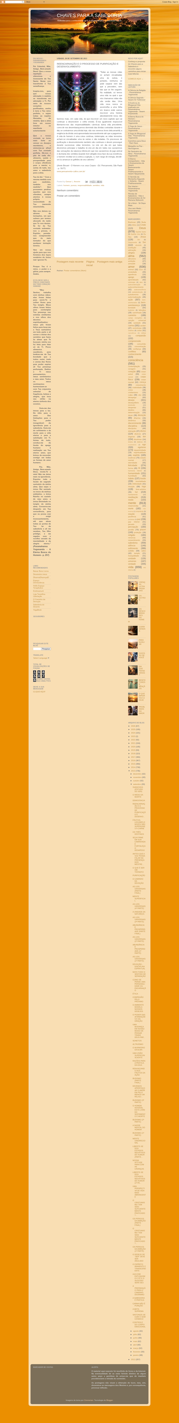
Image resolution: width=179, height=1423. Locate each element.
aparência (132, 275)
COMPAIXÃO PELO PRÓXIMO (138, 999)
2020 (133, 747)
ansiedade (132, 272)
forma (130, 468)
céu (139, 395)
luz (136, 492)
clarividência (132, 333)
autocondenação (134, 285)
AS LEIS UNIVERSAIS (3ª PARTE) (139, 919)
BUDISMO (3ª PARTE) (138, 1101)
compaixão (141, 335)
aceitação (132, 248)
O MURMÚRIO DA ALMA (139, 1049)
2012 (133, 1359)
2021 (133, 743)
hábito (131, 478)
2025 (133, 729)
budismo (131, 310)
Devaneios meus (40, 574)
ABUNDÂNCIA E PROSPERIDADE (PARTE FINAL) (139, 929)
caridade (137, 323)
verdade (132, 564)
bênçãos (142, 310)
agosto (136, 1331)
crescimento (141, 385)
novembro (137, 777)
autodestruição (137, 292)
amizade (131, 264)
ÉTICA (135, 994)
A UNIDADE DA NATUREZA (139, 913)
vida (102, 185)
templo (137, 553)
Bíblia (134, 225)
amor (131, 266)
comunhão (141, 344)
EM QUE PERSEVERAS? (142, 671)
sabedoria (132, 543)
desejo (131, 400)
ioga (144, 486)
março (136, 1348)
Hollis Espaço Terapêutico (38, 587)
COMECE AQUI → (135, 79)
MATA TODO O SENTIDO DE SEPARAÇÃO (139, 974)
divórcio (137, 434)
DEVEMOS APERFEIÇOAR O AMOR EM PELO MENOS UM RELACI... (139, 1091)
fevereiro (137, 1352)
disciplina (132, 426)
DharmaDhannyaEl (41, 577)
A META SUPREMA (138, 1310)
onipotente (139, 511)
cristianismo (133, 392)
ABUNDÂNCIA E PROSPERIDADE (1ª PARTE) (139, 949)
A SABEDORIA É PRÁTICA (139, 1299)
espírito (136, 455)
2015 (133, 764)
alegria (131, 253)
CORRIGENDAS (142, 629)
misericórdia (133, 506)
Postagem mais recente (70, 261)
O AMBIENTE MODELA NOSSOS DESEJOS (138, 1008)
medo (130, 500)
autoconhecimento (135, 287)
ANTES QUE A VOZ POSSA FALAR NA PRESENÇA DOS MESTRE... (139, 859)
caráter (143, 326)
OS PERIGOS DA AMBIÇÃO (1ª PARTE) (139, 1249)
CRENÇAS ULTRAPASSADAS (142, 586)
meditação (133, 497)
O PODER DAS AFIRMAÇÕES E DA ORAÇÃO (139, 1018)
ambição (131, 261)
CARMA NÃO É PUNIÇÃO (139, 1305)
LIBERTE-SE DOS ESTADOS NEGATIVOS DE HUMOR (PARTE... (139, 1151)
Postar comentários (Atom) (75, 271)
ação (130, 299)
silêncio (131, 545)
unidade (132, 558)
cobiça (143, 333)
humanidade (134, 473)
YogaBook (37, 610)
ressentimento (134, 540)
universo (132, 561)
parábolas (131, 519)
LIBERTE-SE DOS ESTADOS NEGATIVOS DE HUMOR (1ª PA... (139, 1177)
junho (135, 1338)
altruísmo (132, 259)
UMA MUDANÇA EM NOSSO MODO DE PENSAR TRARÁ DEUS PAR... (139, 1031)
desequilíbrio (133, 403)
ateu (141, 282)
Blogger (109, 1400)
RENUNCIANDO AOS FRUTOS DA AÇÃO (139, 1072)
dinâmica (132, 421)
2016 (133, 761)
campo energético (135, 318)
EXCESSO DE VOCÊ (142, 655)
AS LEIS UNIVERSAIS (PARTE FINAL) (139, 890)
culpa (130, 395)
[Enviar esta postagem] (86, 182)
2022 (133, 740)
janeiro (136, 1355)
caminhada (137, 313)
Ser (144, 242)
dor (144, 436)
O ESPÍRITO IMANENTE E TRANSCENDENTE (139, 1267)
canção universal (137, 320)
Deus (142, 228)
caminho (132, 315)
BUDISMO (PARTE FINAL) (137, 1081)
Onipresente (132, 242)
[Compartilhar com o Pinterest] (101, 181)
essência (131, 458)
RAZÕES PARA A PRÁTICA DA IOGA (139, 1063)
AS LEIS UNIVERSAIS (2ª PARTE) (139, 939)
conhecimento (134, 354)
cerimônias (137, 328)
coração (132, 371)
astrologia (131, 282)
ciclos (139, 330)
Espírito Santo (141, 232)
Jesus (143, 237)
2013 (133, 771)
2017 (133, 757)
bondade (131, 308)
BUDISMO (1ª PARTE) (138, 1134)
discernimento (134, 423)
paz (138, 519)
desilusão (131, 405)
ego (144, 444)
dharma (137, 418)
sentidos (96, 185)
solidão (131, 551)
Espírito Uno (135, 234)
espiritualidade (140, 452)
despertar (132, 408)
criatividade (137, 387)
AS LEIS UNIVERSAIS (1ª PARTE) (139, 959)
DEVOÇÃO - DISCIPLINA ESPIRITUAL (139, 966)
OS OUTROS (142, 598)
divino (143, 431)
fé (139, 468)
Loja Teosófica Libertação (39, 595)
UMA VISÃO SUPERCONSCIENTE (139, 1055)
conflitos (132, 351)
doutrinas (138, 439)
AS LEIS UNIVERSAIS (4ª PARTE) (139, 906)
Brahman (132, 222)
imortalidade (141, 481)
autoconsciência (140, 290)
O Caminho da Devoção (39, 600)
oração (131, 514)
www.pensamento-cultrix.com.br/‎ (71, 171)
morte (130, 508)
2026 (133, 726)
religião (131, 535)
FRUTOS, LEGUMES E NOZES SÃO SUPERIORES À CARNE (139, 824)
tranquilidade (133, 556)
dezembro (137, 774)
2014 (133, 767)
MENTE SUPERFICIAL (139, 898)
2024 (133, 733)
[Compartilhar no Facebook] (98, 181)
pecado (131, 524)
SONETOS (137, 1041)
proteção (137, 532)
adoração (132, 250)
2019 (133, 750)
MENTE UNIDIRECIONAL (139, 1141)
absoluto (138, 245)
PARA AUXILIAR (142, 642)
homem (66, 185)
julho (135, 1334)
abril (135, 1345)
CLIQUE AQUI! (39, 692)
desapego (132, 397)
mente (132, 503)
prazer (143, 529)
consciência (135, 360)
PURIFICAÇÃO (139, 875)
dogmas (131, 437)
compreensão (134, 341)
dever (130, 415)
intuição (131, 487)
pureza (74, 185)
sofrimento (133, 548)
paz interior (134, 522)
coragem (131, 369)
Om (138, 240)
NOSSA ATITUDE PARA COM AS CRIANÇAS (138, 1164)
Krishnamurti (38, 591)
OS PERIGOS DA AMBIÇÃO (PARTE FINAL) (139, 1222)
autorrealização (134, 297)
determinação (134, 413)
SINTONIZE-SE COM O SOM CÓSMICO (139, 1317)
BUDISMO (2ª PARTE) (138, 1121)
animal (131, 270)
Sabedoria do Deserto (38, 606)
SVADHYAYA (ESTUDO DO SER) (138, 789)
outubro (136, 781)
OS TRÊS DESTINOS (138, 833)
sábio (143, 551)
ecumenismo (132, 444)
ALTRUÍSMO (138, 1044)
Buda (144, 222)
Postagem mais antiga (109, 261)
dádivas (140, 442)
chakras (131, 330)
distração (132, 431)
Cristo (143, 225)
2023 (133, 736)
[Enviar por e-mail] (91, 181)
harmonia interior (135, 471)
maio (135, 1341)
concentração (140, 346)
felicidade (132, 465)
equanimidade (140, 450)
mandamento (133, 495)
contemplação (134, 366)
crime (130, 390)
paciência (132, 517)
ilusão (143, 478)
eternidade (132, 463)
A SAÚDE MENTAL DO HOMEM (139, 1127)
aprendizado (133, 280)
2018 (133, 754)
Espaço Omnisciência (38, 582)
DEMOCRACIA (139, 800)
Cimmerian (88, 1400)
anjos (141, 270)
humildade (132, 476)
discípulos (132, 428)
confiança (137, 349)
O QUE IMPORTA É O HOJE (142, 697)
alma (131, 256)
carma (131, 325)
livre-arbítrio (141, 489)
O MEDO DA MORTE (138, 796)
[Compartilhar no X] (96, 181)
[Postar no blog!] (93, 181)
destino (131, 410)
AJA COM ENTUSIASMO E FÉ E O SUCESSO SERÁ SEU (139, 1278)
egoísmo (142, 447)
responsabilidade (85, 185)
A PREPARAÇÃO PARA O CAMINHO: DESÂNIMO (139, 1290)
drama (130, 442)
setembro (137, 784)
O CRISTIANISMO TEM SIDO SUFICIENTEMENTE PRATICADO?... (139, 1207)
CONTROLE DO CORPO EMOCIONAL (139, 1324)
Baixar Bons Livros (41, 571)
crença (143, 382)
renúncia (131, 538)
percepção (133, 527)
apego (131, 277)
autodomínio (133, 295)
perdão (131, 530)
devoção (142, 415)
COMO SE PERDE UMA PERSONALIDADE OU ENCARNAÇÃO (139, 985)
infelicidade (137, 484)
